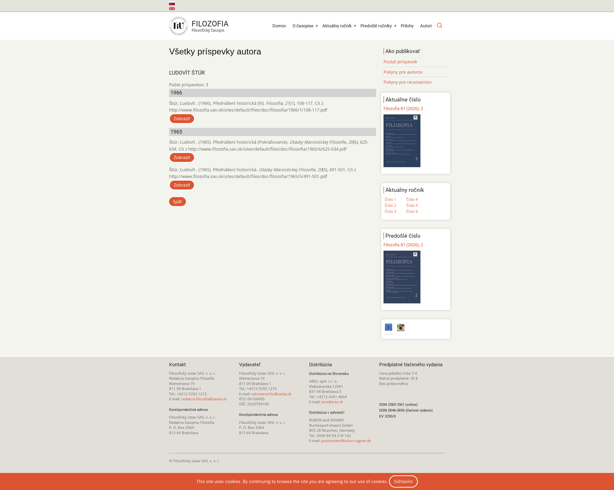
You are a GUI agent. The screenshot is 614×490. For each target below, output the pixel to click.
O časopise (303, 25)
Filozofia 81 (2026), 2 (403, 244)
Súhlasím (403, 481)
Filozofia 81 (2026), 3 (403, 108)
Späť (177, 201)
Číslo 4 (412, 199)
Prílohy (407, 25)
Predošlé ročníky (376, 25)
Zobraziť (182, 118)
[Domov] (178, 25)
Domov (279, 25)
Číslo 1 (390, 199)
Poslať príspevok (400, 62)
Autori (426, 25)
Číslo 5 (412, 205)
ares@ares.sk (332, 401)
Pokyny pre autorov (403, 72)
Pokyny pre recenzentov (407, 82)
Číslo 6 (412, 211)
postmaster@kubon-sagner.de (346, 440)
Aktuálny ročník (337, 25)
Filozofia (210, 23)
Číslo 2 (390, 205)
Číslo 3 (390, 211)
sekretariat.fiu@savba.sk (271, 393)
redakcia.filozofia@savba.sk (204, 398)
